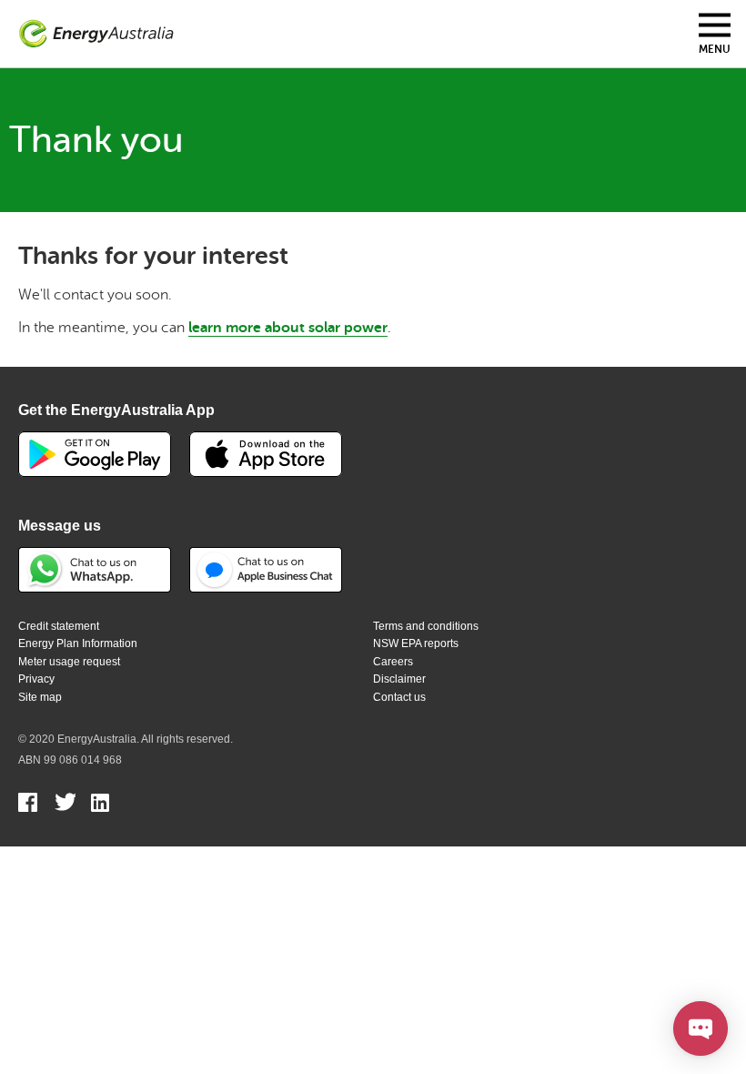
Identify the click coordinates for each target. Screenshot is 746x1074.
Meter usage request (69, 661)
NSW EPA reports (416, 643)
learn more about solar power (288, 327)
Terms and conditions (426, 626)
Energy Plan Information (77, 643)
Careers (393, 661)
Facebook (28, 804)
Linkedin (101, 804)
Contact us (399, 697)
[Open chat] (700, 1028)
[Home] (96, 34)
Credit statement (58, 626)
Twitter (65, 804)
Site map (40, 697)
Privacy (36, 679)
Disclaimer (399, 679)
